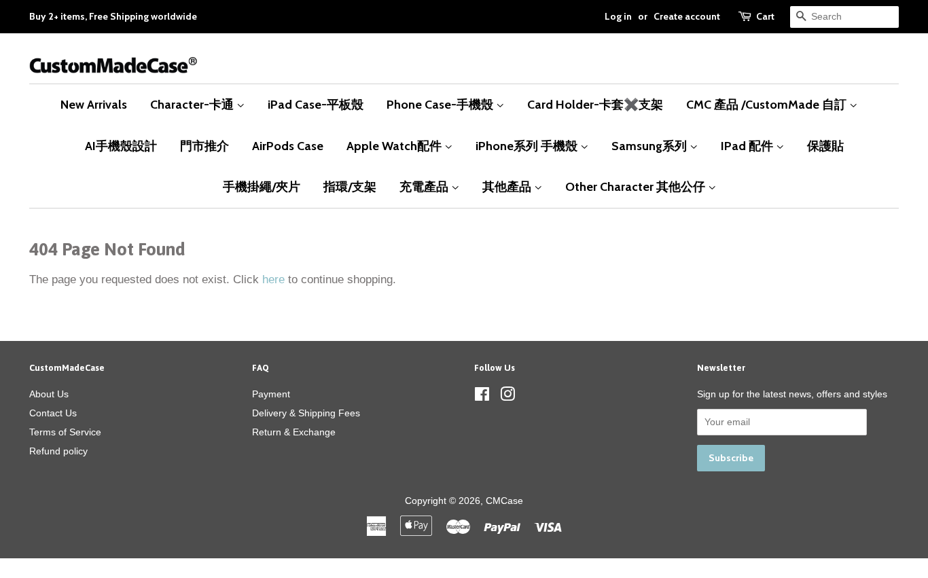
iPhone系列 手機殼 (528, 146)
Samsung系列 (650, 146)
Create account (687, 16)
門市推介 (204, 146)
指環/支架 (349, 186)
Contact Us (53, 413)
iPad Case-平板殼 (315, 104)
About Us (49, 394)
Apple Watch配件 (395, 146)
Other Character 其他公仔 (636, 186)
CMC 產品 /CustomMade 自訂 (767, 104)
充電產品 (425, 186)
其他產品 (508, 186)
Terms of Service (65, 432)
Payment (271, 394)
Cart (765, 16)
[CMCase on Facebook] (482, 396)
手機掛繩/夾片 (261, 186)
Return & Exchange (294, 432)
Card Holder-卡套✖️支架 (595, 104)
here (273, 279)
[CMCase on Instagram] (507, 396)
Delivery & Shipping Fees (306, 413)
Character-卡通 (193, 104)
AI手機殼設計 (121, 146)
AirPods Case (287, 146)
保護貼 (825, 146)
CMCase (504, 500)
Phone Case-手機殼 (441, 104)
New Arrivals (93, 104)
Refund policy (58, 451)
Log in (618, 16)
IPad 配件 (748, 146)
